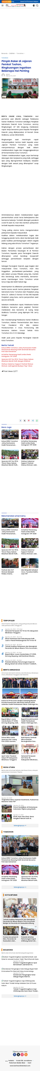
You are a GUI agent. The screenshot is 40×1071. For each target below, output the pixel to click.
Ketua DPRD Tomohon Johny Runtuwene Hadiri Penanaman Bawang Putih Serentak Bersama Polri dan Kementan (19, 350)
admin (8, 74)
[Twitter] (18, 1055)
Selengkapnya (19, 826)
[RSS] (26, 1055)
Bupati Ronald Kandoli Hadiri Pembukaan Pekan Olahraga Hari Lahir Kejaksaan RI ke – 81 (29, 721)
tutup (6, 1061)
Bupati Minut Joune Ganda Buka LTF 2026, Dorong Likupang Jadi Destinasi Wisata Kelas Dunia (20, 655)
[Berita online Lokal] (15, 5)
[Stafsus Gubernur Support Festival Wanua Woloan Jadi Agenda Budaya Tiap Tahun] (29, 454)
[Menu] (3, 5)
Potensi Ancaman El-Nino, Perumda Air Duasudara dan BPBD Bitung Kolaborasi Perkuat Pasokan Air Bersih (11, 939)
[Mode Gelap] (34, 5)
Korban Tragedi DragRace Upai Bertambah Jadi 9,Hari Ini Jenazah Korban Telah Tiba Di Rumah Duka (25, 964)
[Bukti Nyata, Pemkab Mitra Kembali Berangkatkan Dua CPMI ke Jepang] (29, 731)
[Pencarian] (37, 5)
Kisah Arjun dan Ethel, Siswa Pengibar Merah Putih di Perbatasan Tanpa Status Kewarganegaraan (23, 817)
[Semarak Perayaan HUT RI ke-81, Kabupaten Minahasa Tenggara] (29, 749)
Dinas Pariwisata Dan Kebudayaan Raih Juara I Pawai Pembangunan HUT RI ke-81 (20, 639)
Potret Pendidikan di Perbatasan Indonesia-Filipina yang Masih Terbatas (25, 808)
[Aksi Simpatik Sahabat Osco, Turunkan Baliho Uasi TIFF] (29, 563)
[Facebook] (14, 1055)
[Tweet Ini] (24, 420)
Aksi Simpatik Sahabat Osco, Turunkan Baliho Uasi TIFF (29, 572)
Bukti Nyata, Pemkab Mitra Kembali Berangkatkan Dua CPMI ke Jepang (29, 739)
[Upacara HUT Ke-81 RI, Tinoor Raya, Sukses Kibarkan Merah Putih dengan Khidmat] (10, 454)
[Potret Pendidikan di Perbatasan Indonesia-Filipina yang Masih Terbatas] (7, 809)
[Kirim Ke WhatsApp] (36, 420)
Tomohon (5, 58)
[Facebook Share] (20, 420)
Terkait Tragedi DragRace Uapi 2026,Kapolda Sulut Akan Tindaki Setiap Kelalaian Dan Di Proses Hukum (25, 990)
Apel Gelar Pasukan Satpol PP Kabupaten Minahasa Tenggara (9, 758)
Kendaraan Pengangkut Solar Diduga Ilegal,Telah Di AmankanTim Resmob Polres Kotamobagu (24, 976)
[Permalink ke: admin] (3, 75)
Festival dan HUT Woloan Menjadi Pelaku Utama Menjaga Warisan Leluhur (8, 572)
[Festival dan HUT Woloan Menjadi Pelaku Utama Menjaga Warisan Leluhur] (10, 563)
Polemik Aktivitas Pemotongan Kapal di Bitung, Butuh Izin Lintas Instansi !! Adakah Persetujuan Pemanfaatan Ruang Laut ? (20, 663)
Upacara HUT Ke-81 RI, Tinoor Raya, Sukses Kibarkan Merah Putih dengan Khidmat (17, 360)
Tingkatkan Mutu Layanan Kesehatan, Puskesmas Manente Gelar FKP (20, 801)
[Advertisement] (20, 30)
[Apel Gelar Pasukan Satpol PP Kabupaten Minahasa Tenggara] (10, 749)
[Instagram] (22, 1055)
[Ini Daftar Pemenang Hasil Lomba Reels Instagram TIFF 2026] (29, 434)
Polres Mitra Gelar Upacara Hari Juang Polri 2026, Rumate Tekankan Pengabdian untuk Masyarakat (10, 739)
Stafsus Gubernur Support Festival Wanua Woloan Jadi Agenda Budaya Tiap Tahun (17, 365)
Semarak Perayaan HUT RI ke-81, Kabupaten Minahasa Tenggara (21, 632)
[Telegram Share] (32, 420)
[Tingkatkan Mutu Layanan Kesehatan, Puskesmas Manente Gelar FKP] (20, 785)
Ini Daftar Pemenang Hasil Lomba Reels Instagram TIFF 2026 (16, 355)
